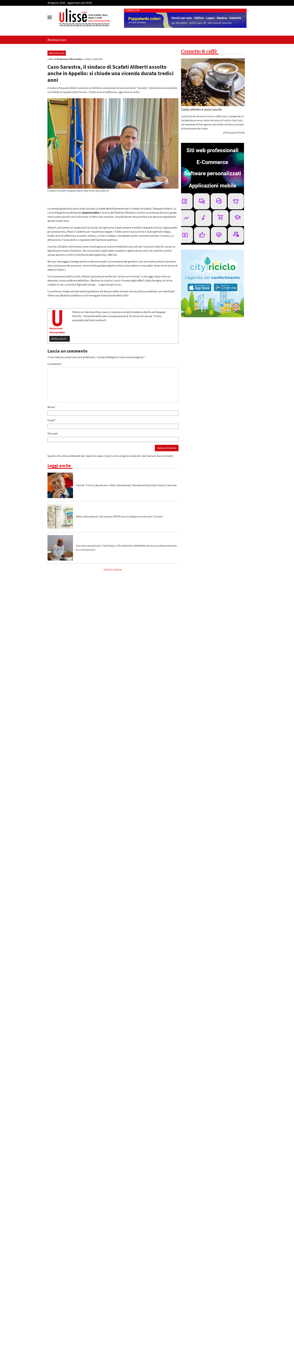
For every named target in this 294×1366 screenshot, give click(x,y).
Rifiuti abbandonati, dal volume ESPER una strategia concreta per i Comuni (119, 516)
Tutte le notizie (112, 570)
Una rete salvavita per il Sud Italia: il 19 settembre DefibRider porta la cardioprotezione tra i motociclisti (126, 548)
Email (51, 420)
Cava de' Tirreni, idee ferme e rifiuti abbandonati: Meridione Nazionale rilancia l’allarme (126, 485)
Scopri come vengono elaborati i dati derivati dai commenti (138, 456)
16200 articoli (59, 339)
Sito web (52, 433)
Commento (54, 364)
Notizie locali (56, 53)
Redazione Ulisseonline (70, 59)
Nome (51, 407)
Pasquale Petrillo (235, 133)
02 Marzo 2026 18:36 (93, 59)
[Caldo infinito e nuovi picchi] (213, 82)
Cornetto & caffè (199, 51)
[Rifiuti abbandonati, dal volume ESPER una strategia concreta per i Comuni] (60, 516)
